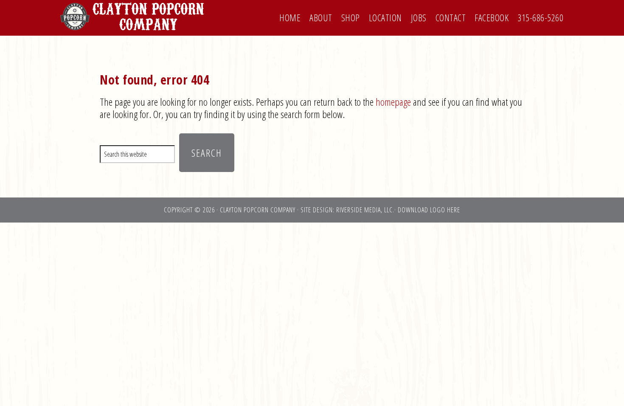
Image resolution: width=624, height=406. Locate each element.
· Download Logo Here (427, 209)
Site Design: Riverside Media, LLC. (347, 209)
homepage (393, 102)
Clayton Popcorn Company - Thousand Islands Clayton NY (133, 16)
